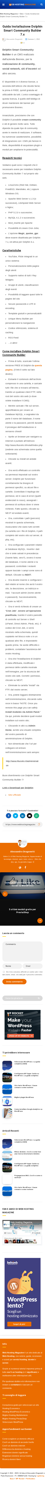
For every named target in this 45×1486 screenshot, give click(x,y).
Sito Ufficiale (14, 795)
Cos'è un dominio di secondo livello (18, 1442)
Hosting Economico (11, 1408)
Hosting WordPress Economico (16, 1412)
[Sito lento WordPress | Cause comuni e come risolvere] (7, 1089)
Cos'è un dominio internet (13, 1446)
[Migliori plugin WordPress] (7, 1101)
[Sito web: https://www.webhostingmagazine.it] (20, 867)
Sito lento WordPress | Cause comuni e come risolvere (25, 1086)
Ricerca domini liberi (11, 1459)
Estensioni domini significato (15, 1453)
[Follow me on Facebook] (25, 867)
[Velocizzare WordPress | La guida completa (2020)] (7, 1065)
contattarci (16, 1385)
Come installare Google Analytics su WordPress (28, 1110)
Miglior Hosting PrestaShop (14, 1419)
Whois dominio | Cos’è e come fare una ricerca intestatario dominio (27, 1153)
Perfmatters (30, 1479)
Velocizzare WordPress (12, 1422)
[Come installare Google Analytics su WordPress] (7, 1113)
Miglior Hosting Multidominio (15, 1415)
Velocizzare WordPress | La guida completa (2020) (27, 1063)
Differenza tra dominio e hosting (16, 1449)
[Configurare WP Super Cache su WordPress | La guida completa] (7, 1077)
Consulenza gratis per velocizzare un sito (20, 1405)
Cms (21, 14)
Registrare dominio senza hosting (17, 1456)
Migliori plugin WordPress (24, 1097)
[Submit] (39, 998)
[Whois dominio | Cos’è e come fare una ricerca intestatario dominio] (7, 1155)
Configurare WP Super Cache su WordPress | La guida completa (26, 1074)
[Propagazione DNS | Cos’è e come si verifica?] (7, 1179)
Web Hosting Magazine (9, 14)
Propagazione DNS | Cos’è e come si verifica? (28, 1176)
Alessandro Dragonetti (22, 851)
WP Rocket (20, 1479)
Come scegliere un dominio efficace (18, 1439)
